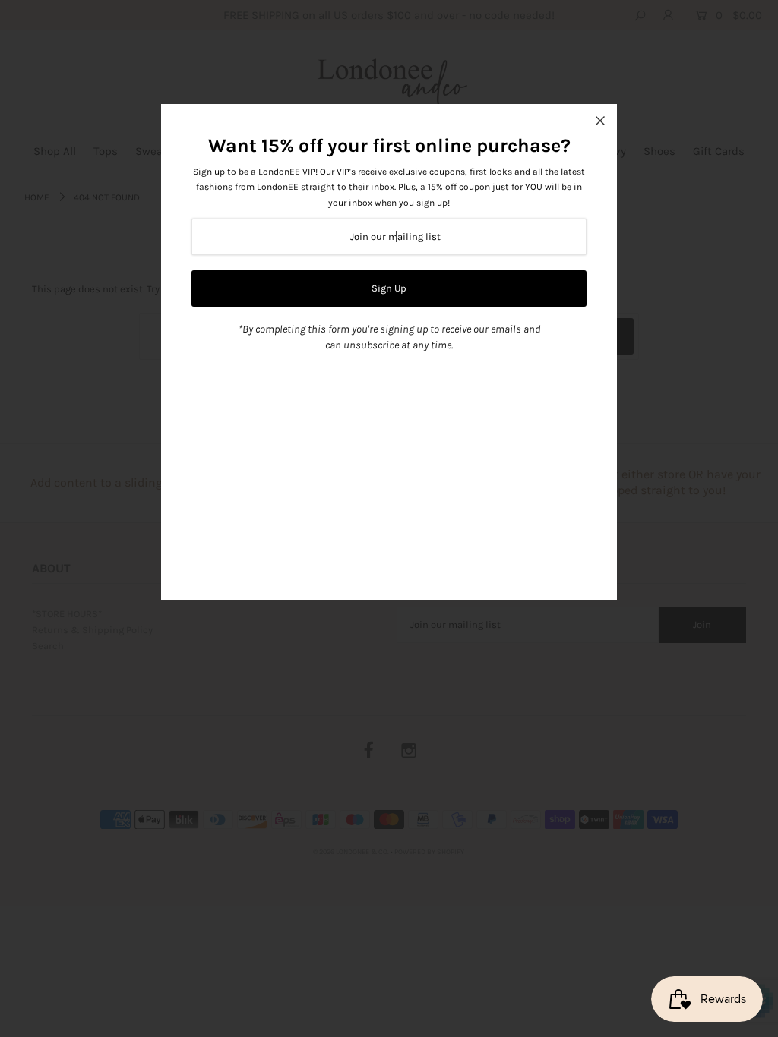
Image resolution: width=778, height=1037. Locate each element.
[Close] (600, 120)
